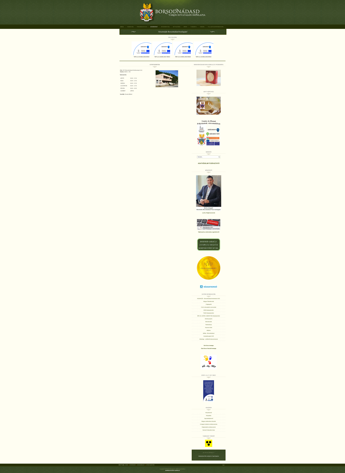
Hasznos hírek (208, 327)
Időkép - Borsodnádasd (208, 333)
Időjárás (209, 330)
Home (126, 464)
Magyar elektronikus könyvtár (209, 421)
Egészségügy (141, 464)
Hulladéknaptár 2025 (208, 336)
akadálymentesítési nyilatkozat (172, 470)
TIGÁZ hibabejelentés (208, 313)
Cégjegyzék (209, 304)
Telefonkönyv (208, 324)
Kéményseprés (208, 318)
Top (223, 465)
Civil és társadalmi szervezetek (208, 307)
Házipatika (208, 415)
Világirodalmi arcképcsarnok (209, 427)
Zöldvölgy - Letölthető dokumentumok (208, 339)
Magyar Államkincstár (208, 301)
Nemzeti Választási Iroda (209, 430)
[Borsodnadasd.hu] (172, 13)
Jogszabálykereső (208, 418)
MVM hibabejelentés (209, 310)
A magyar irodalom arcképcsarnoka (208, 424)
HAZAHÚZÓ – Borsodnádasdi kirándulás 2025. (208, 298)
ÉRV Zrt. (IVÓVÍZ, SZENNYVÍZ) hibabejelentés (208, 316)
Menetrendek (208, 321)
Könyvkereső (208, 412)
